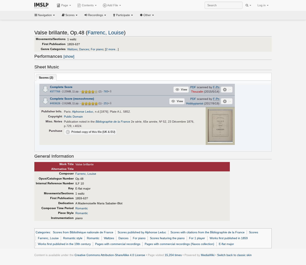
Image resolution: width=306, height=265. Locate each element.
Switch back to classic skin (234, 255)
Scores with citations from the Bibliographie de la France (207, 232)
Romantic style (72, 238)
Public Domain (73, 116)
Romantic (81, 208)
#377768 (55, 91)
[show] (68, 56)
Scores (253, 232)
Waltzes (72, 49)
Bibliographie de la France (113, 121)
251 (106, 103)
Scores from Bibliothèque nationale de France (83, 232)
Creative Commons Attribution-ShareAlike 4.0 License (110, 255)
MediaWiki (207, 255)
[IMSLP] (42, 5)
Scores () (46, 77)
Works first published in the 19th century (64, 244)
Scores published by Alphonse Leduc (142, 232)
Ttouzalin (197, 91)
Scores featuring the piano (167, 238)
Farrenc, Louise (105, 32)
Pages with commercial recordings (117, 244)
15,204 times (173, 255)
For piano (97, 49)
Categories (43, 232)
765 (106, 91)
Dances (84, 49)
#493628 (55, 103)
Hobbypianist (194, 103)
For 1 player (197, 238)
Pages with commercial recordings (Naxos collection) (179, 244)
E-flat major (226, 244)
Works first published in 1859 (229, 238)
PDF (193, 87)
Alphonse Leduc (82, 111)
